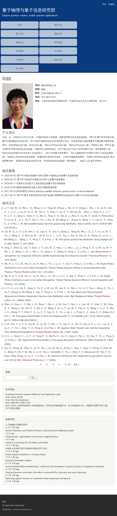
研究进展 (58, 42)
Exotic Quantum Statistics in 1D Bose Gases (25, 454)
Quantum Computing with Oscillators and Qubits (26, 442)
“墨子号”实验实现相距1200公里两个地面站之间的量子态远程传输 (47, 175)
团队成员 (58, 33)
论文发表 (58, 50)
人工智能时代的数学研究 (16, 424)
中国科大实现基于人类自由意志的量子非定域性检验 (40, 183)
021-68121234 (48, 96)
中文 (104, 4)
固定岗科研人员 (48, 85)
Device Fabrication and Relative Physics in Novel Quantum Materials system (39, 430)
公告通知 (20, 59)
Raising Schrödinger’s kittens (18, 460)
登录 (4, 501)
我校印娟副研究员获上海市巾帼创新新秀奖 (36, 187)
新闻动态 (20, 42)
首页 (20, 24)
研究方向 (58, 24)
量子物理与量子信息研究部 (28, 10)
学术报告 (20, 50)
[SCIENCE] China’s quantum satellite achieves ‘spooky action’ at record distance (55, 191)
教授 (43, 89)
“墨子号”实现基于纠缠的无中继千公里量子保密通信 (40, 179)
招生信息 (58, 59)
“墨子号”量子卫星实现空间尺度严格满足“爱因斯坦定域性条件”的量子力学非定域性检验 (57, 195)
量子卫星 (20, 33)
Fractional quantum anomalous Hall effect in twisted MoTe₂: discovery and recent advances (45, 472)
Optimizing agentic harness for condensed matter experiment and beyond (37, 478)
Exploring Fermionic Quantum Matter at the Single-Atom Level (32, 394)
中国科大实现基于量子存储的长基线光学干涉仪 (26, 448)
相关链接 (20, 68)
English (111, 4)
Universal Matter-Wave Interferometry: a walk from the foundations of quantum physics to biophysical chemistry (54, 466)
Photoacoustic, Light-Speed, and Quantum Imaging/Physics (31, 436)
